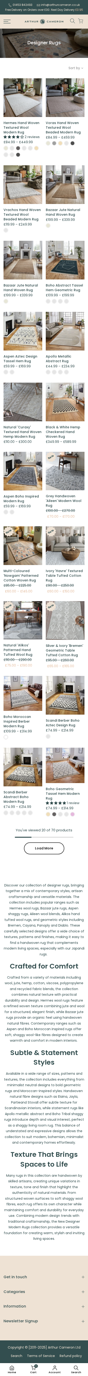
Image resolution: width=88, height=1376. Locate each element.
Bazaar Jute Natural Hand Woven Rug (63, 212)
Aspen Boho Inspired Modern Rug (21, 498)
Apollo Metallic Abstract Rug (58, 358)
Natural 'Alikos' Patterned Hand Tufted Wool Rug (18, 650)
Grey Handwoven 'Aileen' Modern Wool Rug (63, 501)
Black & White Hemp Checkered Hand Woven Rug (63, 432)
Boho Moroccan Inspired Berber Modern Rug (17, 721)
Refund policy (71, 1355)
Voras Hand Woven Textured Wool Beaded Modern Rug (63, 128)
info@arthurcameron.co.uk (60, 5)
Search (16, 1355)
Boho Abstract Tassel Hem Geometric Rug (64, 287)
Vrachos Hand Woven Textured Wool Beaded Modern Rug (22, 214)
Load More (44, 848)
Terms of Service (41, 1355)
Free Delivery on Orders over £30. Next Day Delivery (44, 10)
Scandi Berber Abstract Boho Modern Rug (16, 797)
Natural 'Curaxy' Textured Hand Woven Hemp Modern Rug (23, 432)
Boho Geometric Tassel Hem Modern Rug (63, 794)
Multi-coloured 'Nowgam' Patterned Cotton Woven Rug (21, 576)
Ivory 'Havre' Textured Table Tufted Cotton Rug (64, 576)
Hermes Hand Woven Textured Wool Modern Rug (21, 128)
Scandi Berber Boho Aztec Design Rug (63, 723)
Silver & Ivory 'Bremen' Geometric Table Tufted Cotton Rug (64, 650)
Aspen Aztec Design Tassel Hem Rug (20, 358)
